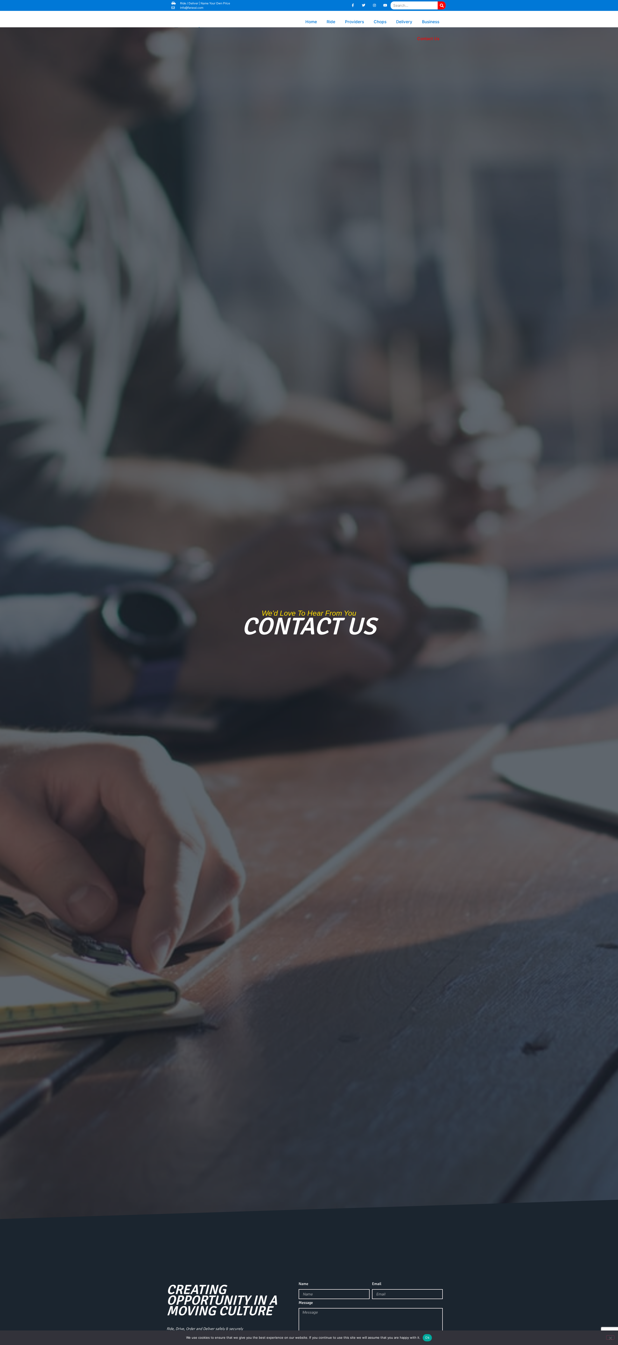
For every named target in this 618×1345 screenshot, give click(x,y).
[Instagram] (374, 5)
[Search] (442, 5)
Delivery (404, 21)
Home (311, 21)
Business (430, 21)
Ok (427, 1337)
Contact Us (428, 38)
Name (303, 1284)
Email (376, 1284)
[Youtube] (385, 5)
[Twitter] (363, 5)
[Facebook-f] (352, 5)
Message (306, 1303)
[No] (610, 1337)
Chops (380, 21)
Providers (354, 21)
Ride (331, 21)
